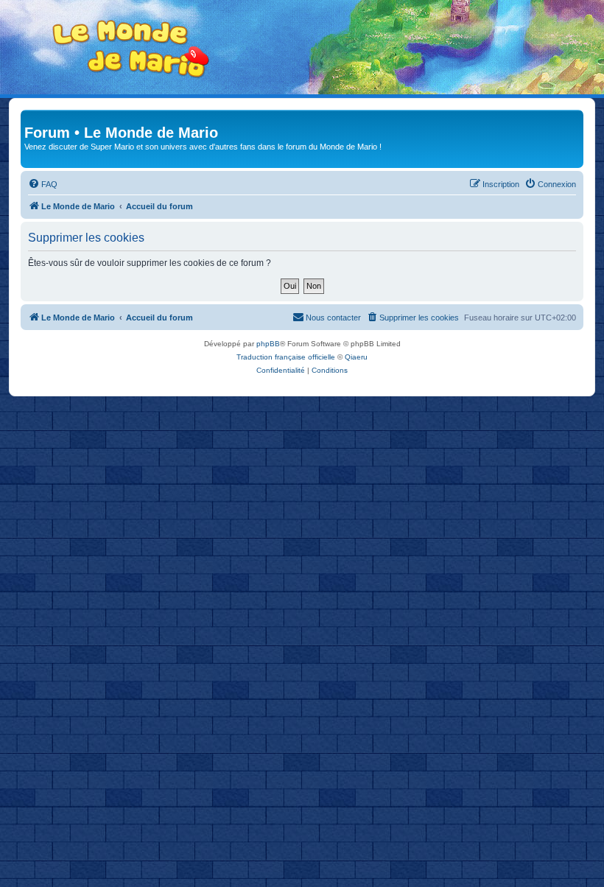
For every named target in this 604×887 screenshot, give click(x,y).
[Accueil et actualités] (131, 49)
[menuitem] (42, 184)
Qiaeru (356, 357)
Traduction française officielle (285, 357)
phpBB (268, 344)
